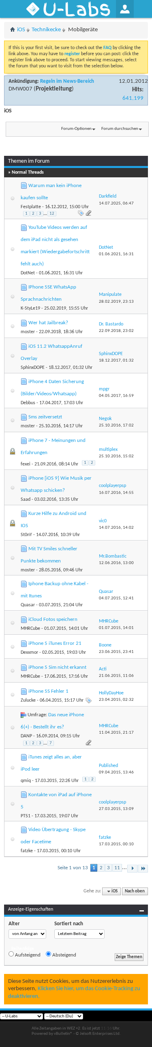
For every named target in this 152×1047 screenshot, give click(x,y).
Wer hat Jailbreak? (48, 322)
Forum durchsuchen (119, 129)
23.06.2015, (116, 652)
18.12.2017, (116, 360)
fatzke (27, 851)
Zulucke (28, 700)
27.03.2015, (116, 809)
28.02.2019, (116, 301)
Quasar (28, 605)
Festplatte (31, 207)
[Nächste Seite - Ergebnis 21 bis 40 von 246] (132, 868)
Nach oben (135, 891)
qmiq (26, 780)
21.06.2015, (116, 676)
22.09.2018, (116, 331)
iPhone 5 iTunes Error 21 (54, 643)
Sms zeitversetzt (45, 417)
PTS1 (25, 816)
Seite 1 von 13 (73, 867)
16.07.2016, (116, 493)
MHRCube (30, 628)
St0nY (26, 534)
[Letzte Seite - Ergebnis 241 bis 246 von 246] (143, 868)
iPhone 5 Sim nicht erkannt (57, 667)
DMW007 (20, 89)
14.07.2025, (116, 203)
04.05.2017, (116, 396)
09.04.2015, (116, 772)
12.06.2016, (116, 563)
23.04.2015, (116, 700)
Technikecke (46, 30)
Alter (14, 923)
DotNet (28, 273)
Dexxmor (29, 652)
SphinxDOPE (33, 367)
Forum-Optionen (76, 129)
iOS (21, 30)
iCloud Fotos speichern (52, 619)
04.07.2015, (116, 598)
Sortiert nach (68, 923)
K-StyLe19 (30, 308)
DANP (26, 736)
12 (51, 213)
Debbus (28, 403)
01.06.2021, (116, 254)
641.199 (132, 98)
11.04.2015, (116, 732)
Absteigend (63, 955)
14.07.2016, (116, 528)
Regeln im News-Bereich (67, 81)
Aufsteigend (27, 955)
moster (28, 332)
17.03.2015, (116, 844)
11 (117, 867)
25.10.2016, (116, 425)
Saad (25, 499)
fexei (25, 464)
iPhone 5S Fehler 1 (48, 691)
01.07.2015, (116, 628)
